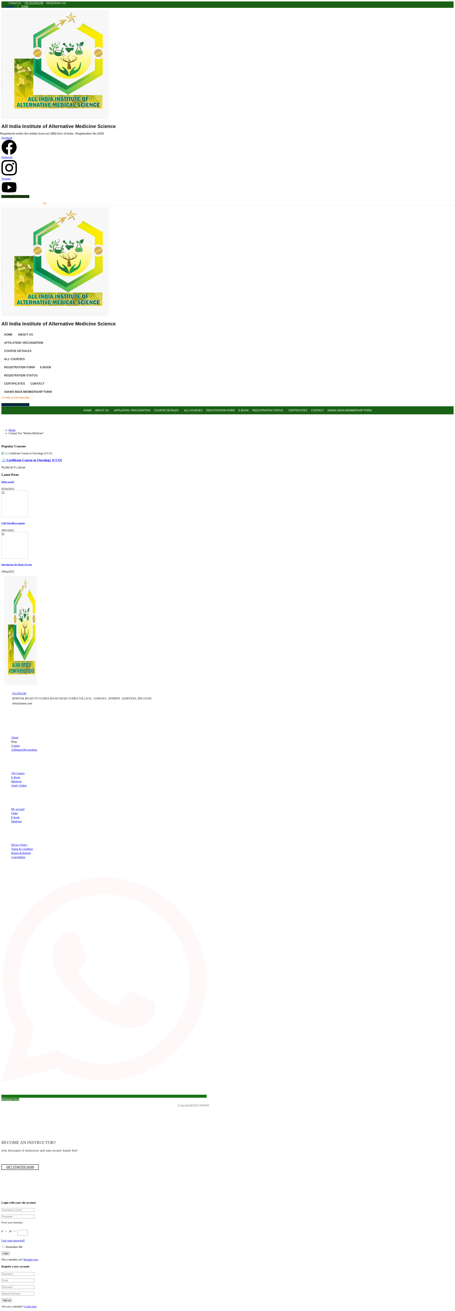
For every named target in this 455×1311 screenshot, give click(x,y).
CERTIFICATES (14, 383)
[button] (15, 196)
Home (12, 430)
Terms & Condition (22, 848)
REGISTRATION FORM (19, 367)
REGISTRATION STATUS (21, 375)
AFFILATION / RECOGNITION (23, 342)
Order (14, 813)
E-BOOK (45, 367)
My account (18, 809)
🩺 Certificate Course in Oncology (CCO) (31, 460)
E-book (15, 817)
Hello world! (7, 482)
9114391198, (19, 693)
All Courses (18, 773)
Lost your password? (13, 1240)
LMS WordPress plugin (13, 523)
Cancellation (18, 857)
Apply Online (19, 785)
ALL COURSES (14, 359)
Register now (30, 1259)
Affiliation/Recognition (24, 749)
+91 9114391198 (33, 2)
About (14, 737)
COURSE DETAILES (17, 350)
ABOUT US (25, 334)
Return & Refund (21, 853)
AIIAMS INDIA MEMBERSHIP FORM (28, 391)
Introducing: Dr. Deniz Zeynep (16, 564)
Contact (15, 745)
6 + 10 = (9, 1231)
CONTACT (37, 383)
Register (9, 6)
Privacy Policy (19, 844)
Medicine (16, 781)
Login (25, 6)
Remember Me (13, 1246)
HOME (8, 334)
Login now (30, 1306)
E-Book (15, 777)
